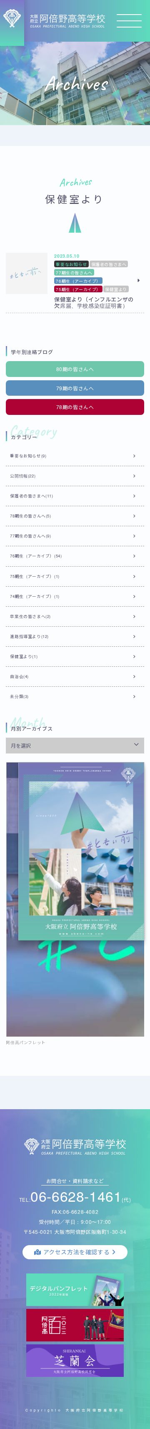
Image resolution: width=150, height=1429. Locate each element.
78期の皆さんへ (75, 406)
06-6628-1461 (76, 1195)
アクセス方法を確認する (76, 1252)
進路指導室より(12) (29, 636)
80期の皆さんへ (75, 368)
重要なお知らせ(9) (28, 456)
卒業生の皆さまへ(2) (30, 616)
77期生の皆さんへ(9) (30, 536)
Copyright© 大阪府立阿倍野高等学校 (75, 1410)
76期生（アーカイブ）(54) (36, 556)
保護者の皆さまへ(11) (31, 496)
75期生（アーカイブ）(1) (34, 576)
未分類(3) (19, 696)
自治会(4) (19, 676)
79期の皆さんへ (75, 388)
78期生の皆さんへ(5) (30, 516)
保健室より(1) (24, 656)
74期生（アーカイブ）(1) (34, 596)
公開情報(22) (22, 476)
